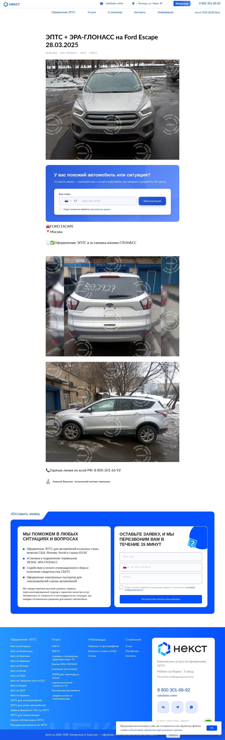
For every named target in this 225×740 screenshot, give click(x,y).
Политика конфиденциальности (175, 676)
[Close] (219, 735)
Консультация (152, 200)
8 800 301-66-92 (173, 690)
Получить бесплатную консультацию (161, 599)
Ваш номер (64, 194)
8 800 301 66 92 (107, 470)
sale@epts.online (167, 695)
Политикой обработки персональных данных (156, 730)
